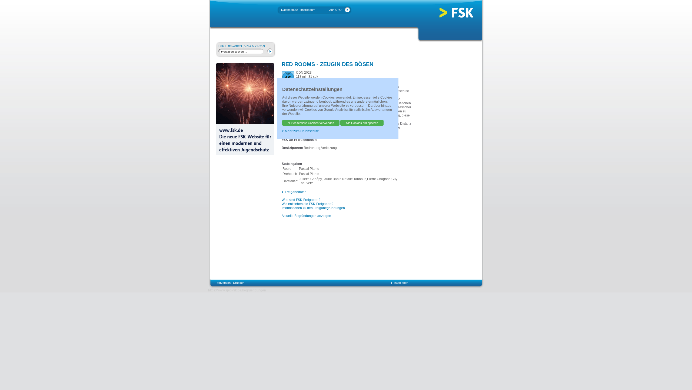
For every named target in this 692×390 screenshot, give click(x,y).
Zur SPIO (335, 9)
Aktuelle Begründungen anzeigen (306, 216)
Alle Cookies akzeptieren (362, 123)
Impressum (307, 9)
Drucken (238, 282)
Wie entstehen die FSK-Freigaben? (307, 204)
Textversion (223, 282)
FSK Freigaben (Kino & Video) (241, 45)
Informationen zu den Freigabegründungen (313, 208)
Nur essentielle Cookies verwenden (311, 123)
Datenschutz (289, 9)
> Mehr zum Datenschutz (300, 131)
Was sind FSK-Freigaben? (301, 200)
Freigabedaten (296, 192)
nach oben (401, 282)
